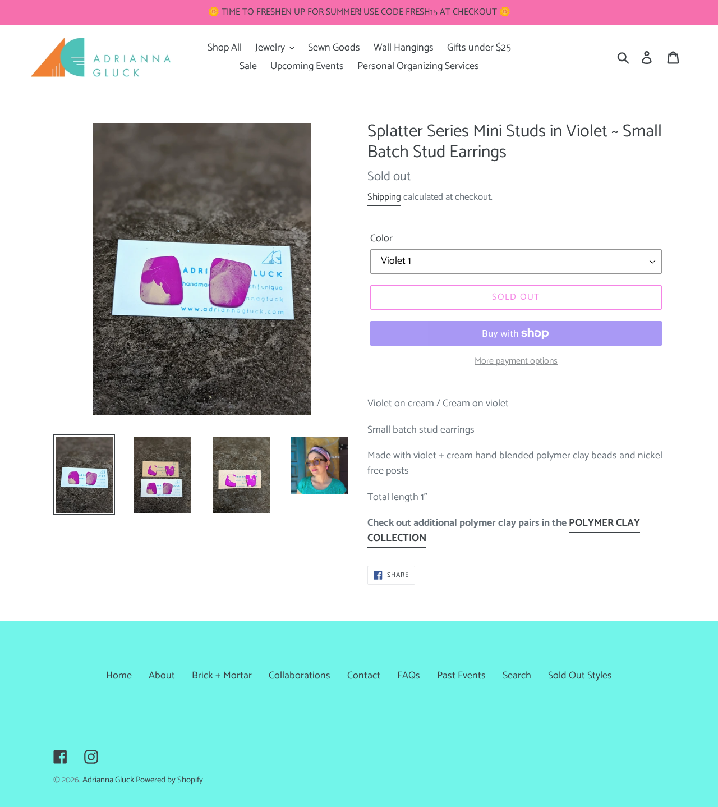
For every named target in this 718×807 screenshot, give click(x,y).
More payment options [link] (516, 361)
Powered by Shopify (169, 780)
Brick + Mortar (222, 675)
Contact (363, 675)
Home (119, 675)
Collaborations (299, 675)
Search (517, 675)
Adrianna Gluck (109, 780)
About (162, 675)
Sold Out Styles (580, 675)
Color (381, 238)
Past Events (461, 675)
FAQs (408, 675)
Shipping (384, 197)
